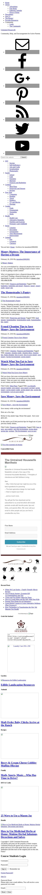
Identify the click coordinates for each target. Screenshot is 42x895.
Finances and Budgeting (18, 284)
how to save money (30, 355)
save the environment (21, 429)
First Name (9, 525)
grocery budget (6, 388)
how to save (19, 355)
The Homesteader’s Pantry (16, 292)
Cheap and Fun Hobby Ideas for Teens (18, 597)
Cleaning (13, 351)
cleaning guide (16, 353)
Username (4, 861)
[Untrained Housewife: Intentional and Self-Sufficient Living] (21, 633)
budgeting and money (16, 286)
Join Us (3, 876)
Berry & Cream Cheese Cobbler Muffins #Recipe (19, 764)
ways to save (32, 431)
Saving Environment (13, 357)
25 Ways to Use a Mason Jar (16, 815)
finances (27, 286)
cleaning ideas (27, 353)
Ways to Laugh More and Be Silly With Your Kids (22, 599)
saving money (26, 357)
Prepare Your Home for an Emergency (18, 601)
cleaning (8, 353)
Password (4, 865)
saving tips (4, 431)
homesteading (11, 320)
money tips (9, 288)
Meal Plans (13, 386)
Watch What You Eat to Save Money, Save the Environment (17, 363)
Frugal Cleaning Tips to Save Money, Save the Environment (17, 328)
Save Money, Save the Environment (20, 396)
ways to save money (17, 392)
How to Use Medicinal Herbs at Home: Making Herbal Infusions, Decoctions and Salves (19, 834)
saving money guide (13, 390)
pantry (6, 322)
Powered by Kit (21, 549)
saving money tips (27, 390)
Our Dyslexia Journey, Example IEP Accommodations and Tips (17, 594)
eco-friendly (31, 386)
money (32, 286)
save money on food (28, 388)
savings (11, 431)
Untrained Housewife (8, 30)
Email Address (10, 533)
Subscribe (21, 542)
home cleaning (9, 355)
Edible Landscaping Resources (18, 684)
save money (16, 388)
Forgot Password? (7, 873)
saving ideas (33, 429)
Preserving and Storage (18, 318)
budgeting (4, 286)
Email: (3, 888)
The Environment (21, 431)
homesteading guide (23, 320)
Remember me (15, 869)
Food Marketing (22, 435)
